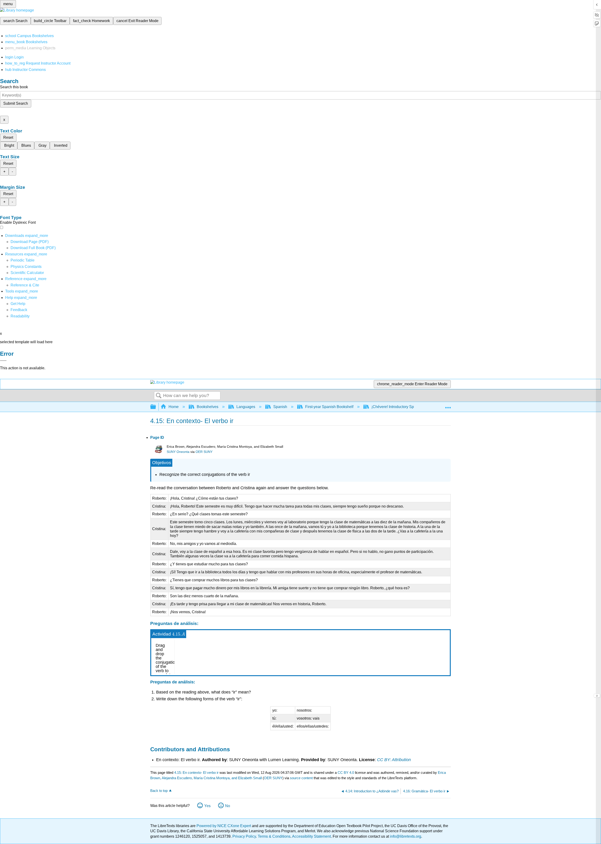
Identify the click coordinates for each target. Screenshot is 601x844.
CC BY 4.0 (346, 773)
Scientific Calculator (27, 273)
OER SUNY (204, 452)
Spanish (280, 407)
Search (158, 396)
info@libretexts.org (405, 836)
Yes (207, 806)
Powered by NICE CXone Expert (224, 826)
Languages (245, 407)
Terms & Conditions (274, 836)
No (227, 806)
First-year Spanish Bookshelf (329, 407)
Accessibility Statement (311, 836)
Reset (8, 137)
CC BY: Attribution (394, 759)
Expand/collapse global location (448, 405)
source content (301, 778)
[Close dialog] (3, 360)
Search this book (14, 87)
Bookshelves (207, 407)
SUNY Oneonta (178, 452)
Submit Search (15, 103)
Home (174, 407)
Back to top (159, 791)
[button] (19, 310)
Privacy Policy (244, 836)
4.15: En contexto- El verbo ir (196, 773)
